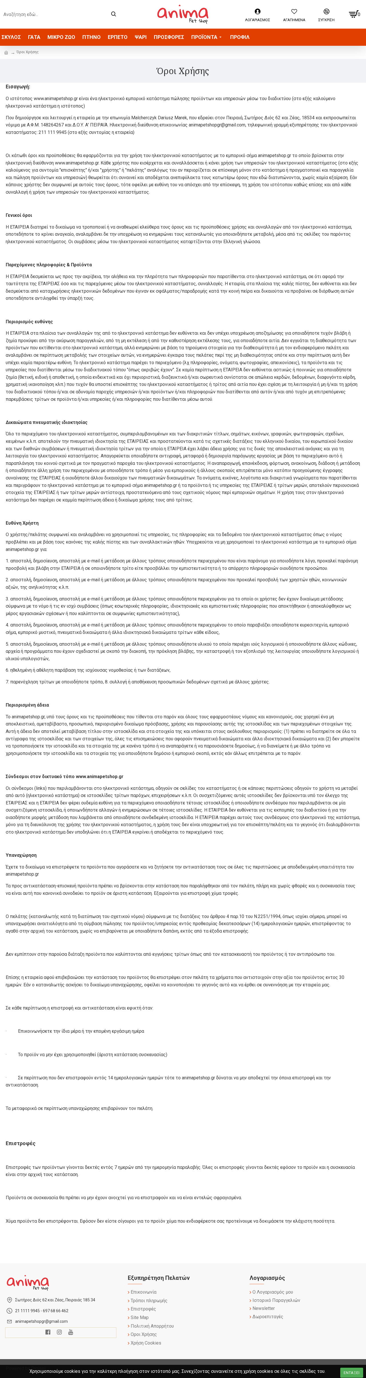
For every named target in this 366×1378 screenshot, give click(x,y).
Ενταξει (352, 1373)
